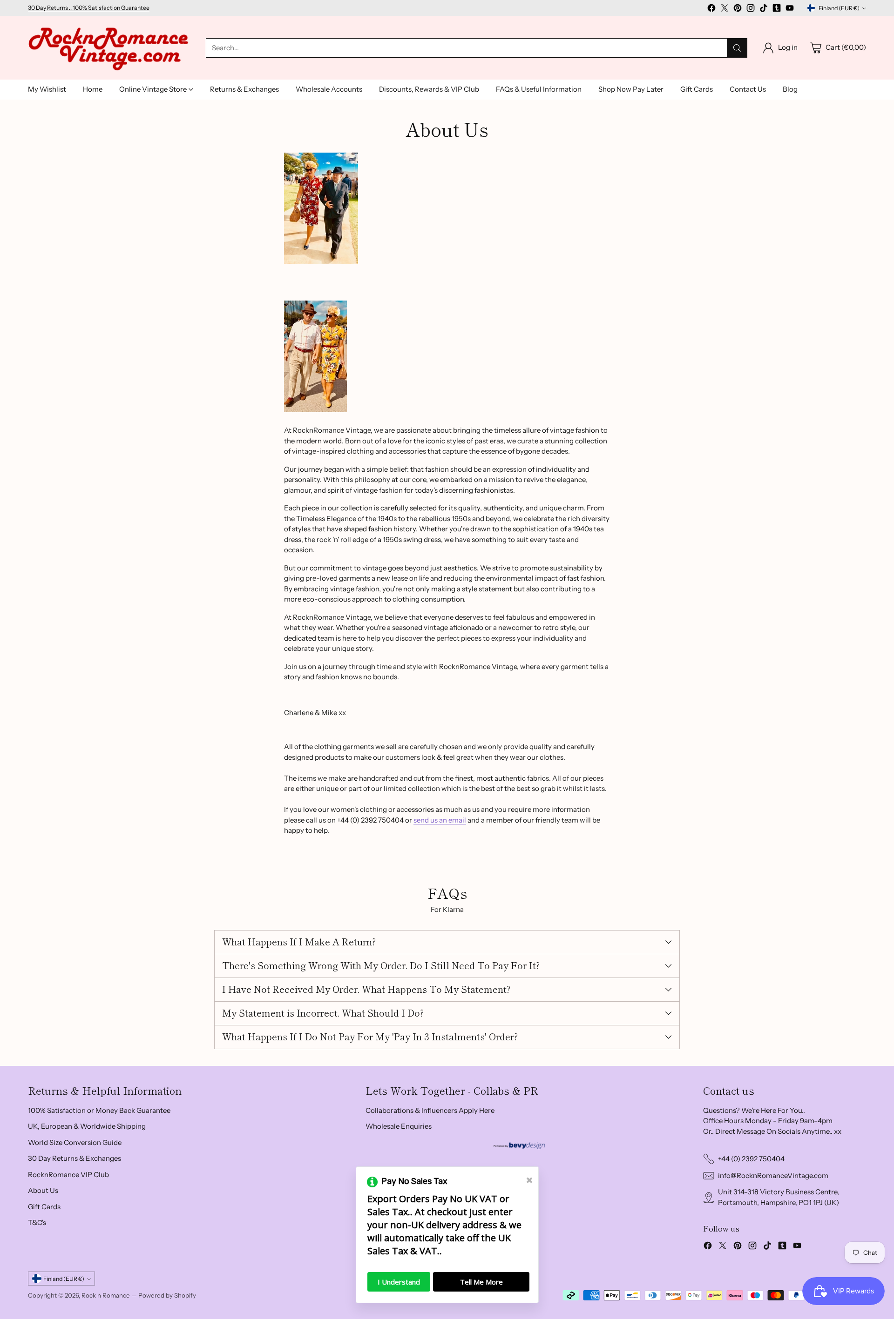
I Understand (399, 1281)
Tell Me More (481, 1281)
